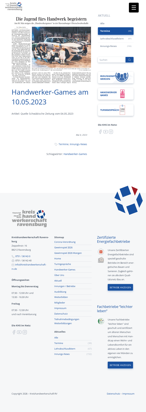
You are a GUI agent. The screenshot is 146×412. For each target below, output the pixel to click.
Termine (64, 144)
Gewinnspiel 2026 (63, 247)
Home (57, 258)
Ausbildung (60, 291)
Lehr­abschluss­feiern (112, 38)
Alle (102, 23)
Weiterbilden (61, 297)
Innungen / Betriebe (64, 286)
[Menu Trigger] (134, 7)
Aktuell (58, 280)
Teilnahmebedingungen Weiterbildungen (66, 321)
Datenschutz (61, 313)
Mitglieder (59, 302)
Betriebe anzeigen (120, 287)
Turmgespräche (62, 264)
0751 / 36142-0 (22, 256)
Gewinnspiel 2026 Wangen (68, 253)
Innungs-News (78, 144)
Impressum (60, 308)
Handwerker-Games (75, 154)
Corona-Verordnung (64, 241)
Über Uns (59, 275)
